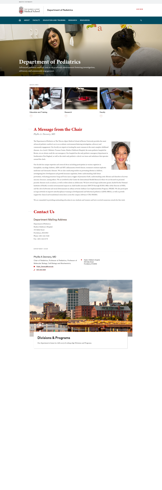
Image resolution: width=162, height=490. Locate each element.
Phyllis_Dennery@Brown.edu (44, 266)
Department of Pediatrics (60, 10)
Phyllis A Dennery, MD (45, 257)
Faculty (102, 112)
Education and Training (38, 112)
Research (68, 112)
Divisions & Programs (54, 338)
